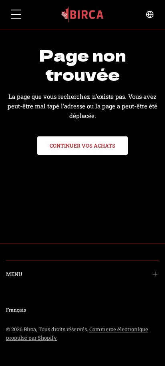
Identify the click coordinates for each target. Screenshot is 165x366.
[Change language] (150, 14)
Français (16, 309)
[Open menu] (16, 14)
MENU (14, 274)
